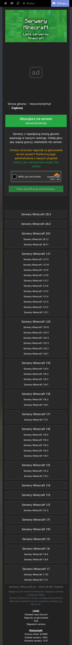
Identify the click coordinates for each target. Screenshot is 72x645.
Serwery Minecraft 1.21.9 (36, 270)
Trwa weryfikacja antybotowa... (36, 189)
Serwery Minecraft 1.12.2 (36, 510)
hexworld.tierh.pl (40, 104)
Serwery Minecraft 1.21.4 (36, 296)
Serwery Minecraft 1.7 (36, 569)
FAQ (36, 621)
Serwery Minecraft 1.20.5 (36, 332)
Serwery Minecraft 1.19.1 (36, 384)
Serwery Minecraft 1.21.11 (36, 259)
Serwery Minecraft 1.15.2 (36, 471)
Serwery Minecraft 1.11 (36, 519)
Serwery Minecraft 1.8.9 (36, 554)
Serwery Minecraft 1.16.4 (36, 440)
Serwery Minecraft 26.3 (36, 214)
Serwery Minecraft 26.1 (36, 233)
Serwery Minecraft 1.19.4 (36, 368)
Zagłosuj (17, 108)
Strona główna (17, 104)
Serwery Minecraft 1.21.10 (36, 265)
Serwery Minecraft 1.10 (36, 529)
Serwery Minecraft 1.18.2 (36, 399)
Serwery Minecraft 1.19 (36, 363)
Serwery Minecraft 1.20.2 (36, 348)
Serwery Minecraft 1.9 (36, 539)
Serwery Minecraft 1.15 (36, 465)
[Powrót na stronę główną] (6, 3)
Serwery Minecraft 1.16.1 (36, 456)
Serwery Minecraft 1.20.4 (36, 338)
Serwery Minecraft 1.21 (36, 253)
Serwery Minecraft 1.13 (36, 495)
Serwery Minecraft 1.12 (36, 504)
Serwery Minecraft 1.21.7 (36, 280)
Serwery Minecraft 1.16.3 (36, 445)
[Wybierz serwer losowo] (18, 3)
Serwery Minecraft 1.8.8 (36, 559)
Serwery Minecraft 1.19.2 (36, 379)
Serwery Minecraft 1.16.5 (36, 434)
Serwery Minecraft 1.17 (36, 414)
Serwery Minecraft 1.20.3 (36, 343)
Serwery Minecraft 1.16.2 (36, 450)
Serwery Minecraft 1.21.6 (36, 286)
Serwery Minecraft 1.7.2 (36, 579)
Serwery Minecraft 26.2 (36, 224)
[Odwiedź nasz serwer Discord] (12, 3)
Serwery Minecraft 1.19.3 (36, 374)
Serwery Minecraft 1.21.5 (36, 291)
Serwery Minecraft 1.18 (36, 394)
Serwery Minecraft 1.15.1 (36, 476)
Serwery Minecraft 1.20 (36, 321)
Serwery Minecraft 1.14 (36, 485)
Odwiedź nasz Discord (36, 614)
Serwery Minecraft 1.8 (36, 548)
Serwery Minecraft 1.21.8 (36, 275)
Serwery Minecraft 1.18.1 (36, 405)
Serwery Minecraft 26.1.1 (36, 244)
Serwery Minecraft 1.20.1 (36, 353)
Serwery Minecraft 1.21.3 (36, 301)
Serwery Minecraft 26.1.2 (36, 239)
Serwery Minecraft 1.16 (36, 429)
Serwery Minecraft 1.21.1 (36, 312)
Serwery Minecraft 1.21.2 (36, 307)
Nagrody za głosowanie (36, 617)
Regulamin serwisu (36, 624)
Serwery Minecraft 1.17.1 (36, 419)
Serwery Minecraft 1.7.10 (36, 574)
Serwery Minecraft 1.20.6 (36, 327)
